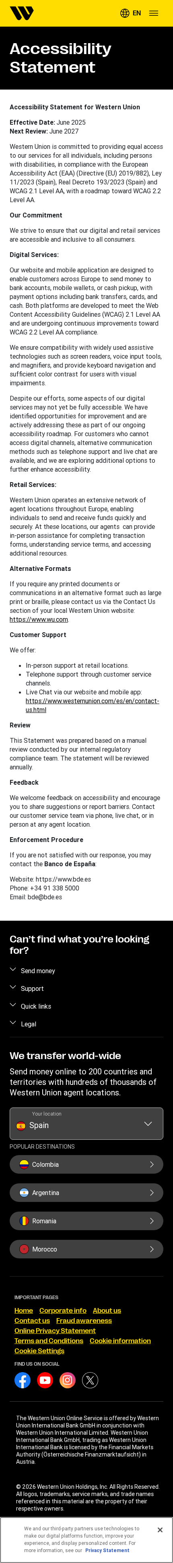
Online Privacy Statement (55, 1331)
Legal (28, 1024)
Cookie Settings (39, 1351)
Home (23, 1310)
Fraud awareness (84, 1321)
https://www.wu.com (39, 619)
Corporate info (62, 1310)
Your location (47, 1114)
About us (107, 1310)
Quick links (36, 1006)
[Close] (160, 1530)
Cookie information (120, 1341)
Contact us (32, 1321)
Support (32, 988)
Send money (38, 971)
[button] (130, 13)
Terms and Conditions (48, 1341)
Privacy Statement (107, 1550)
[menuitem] (22, 13)
